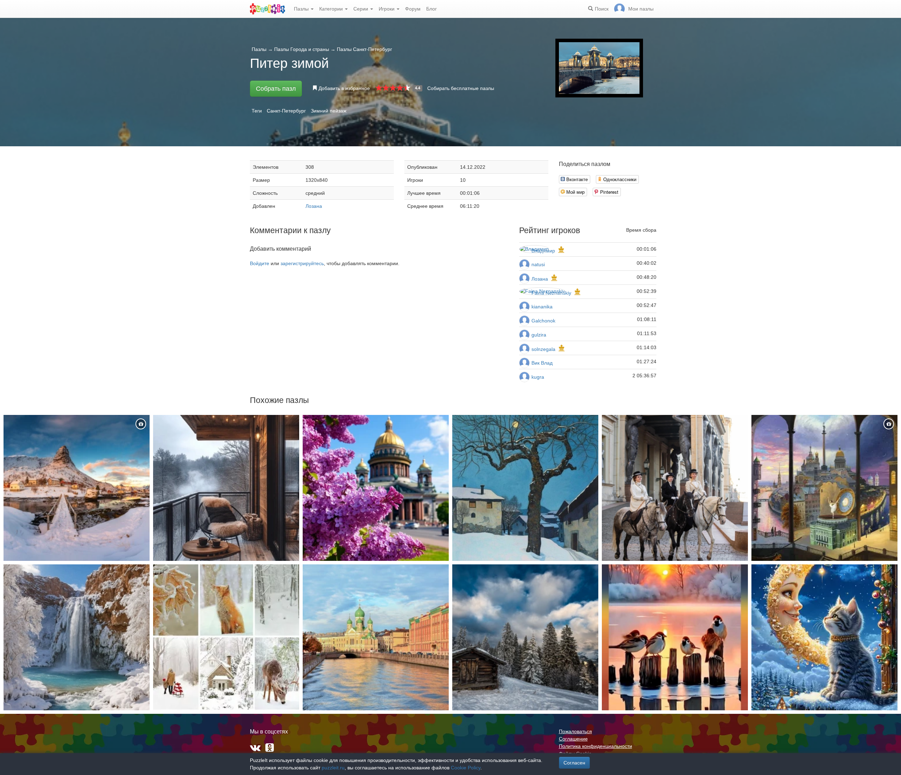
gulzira (538, 335)
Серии (361, 9)
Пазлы (302, 9)
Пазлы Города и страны (301, 49)
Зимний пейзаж (328, 111)
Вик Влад (542, 363)
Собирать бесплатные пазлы (460, 88)
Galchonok (543, 321)
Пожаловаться (575, 731)
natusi (538, 264)
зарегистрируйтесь (302, 263)
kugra (537, 377)
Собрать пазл (276, 88)
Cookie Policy (465, 767)
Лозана (313, 206)
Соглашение (573, 739)
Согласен (574, 763)
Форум (413, 9)
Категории (331, 9)
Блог (431, 9)
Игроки (387, 9)
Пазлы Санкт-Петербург (364, 49)
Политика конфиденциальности (595, 746)
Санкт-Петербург (286, 111)
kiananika (542, 306)
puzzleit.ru (333, 767)
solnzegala (543, 349)
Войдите (259, 263)
